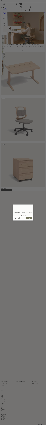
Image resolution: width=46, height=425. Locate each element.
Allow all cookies (29, 218)
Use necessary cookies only (17, 218)
